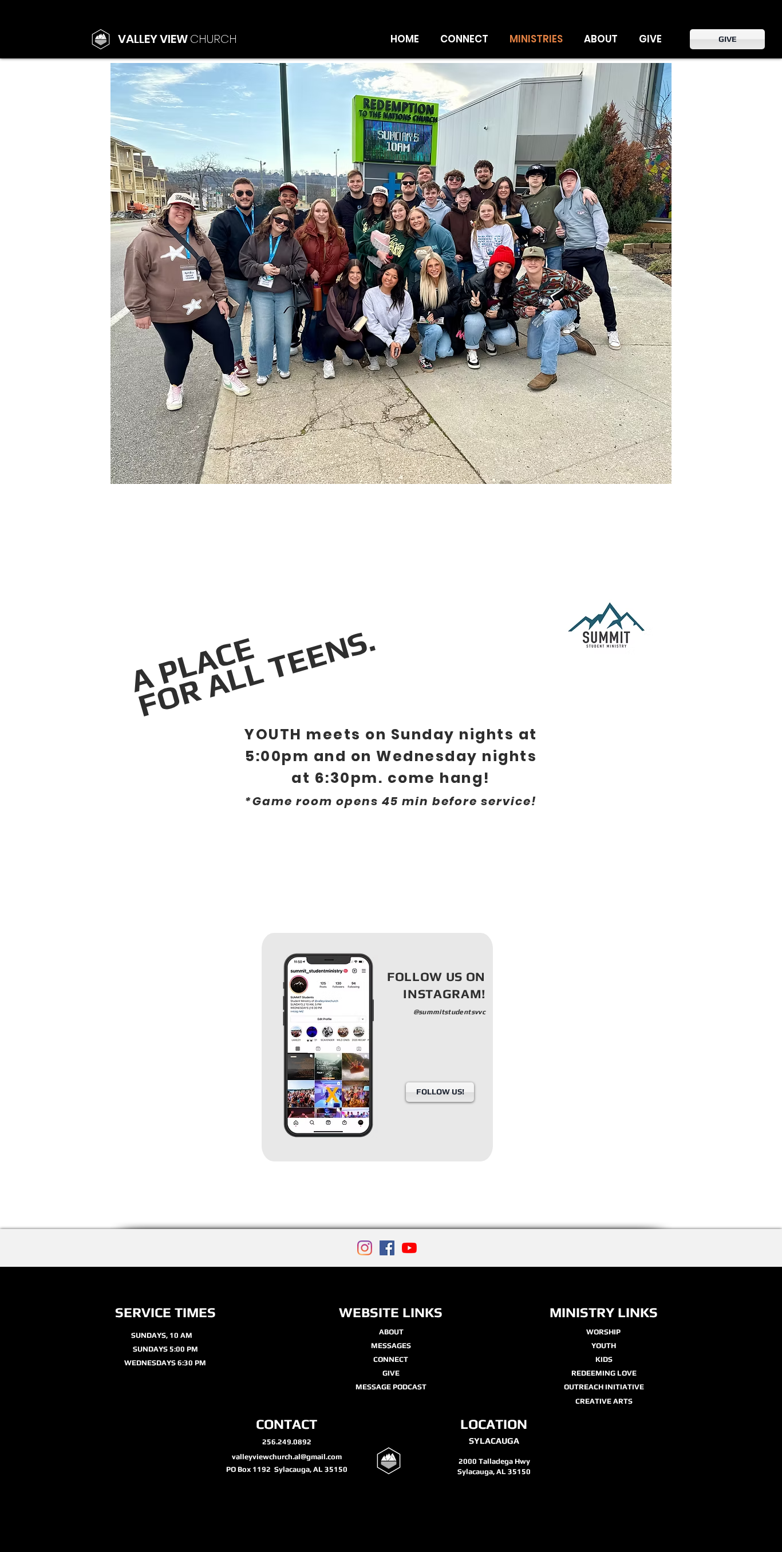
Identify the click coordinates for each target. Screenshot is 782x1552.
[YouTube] (409, 1247)
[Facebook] (387, 1247)
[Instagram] (364, 1247)
